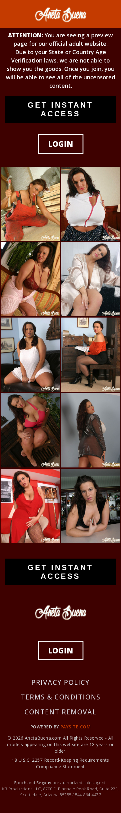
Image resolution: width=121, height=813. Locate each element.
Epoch (21, 782)
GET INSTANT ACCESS (60, 109)
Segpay (44, 782)
